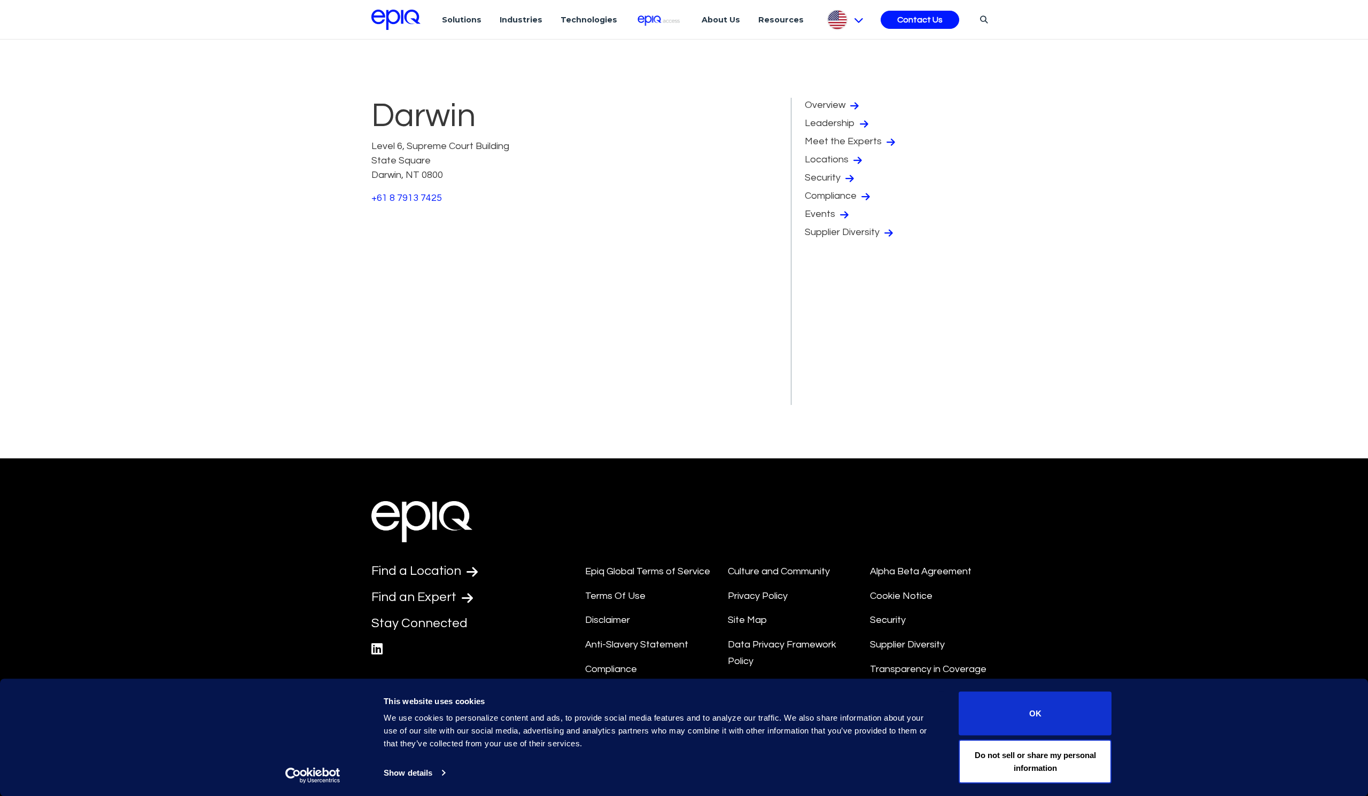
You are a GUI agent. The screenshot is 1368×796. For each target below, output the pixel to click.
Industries (521, 20)
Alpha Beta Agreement (920, 571)
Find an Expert (415, 597)
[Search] (982, 19)
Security (824, 178)
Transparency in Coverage (928, 669)
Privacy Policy (758, 596)
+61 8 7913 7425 (406, 198)
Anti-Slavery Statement (636, 644)
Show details (408, 772)
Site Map (747, 620)
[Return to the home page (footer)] (396, 20)
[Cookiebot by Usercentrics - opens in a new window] (313, 775)
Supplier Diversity (843, 232)
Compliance (832, 196)
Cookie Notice (901, 596)
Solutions (461, 20)
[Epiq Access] (659, 19)
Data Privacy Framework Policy (782, 652)
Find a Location (417, 571)
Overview (826, 105)
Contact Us (920, 19)
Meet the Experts (844, 141)
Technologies (589, 20)
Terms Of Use (615, 596)
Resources (781, 20)
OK (1035, 713)
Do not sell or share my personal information (1035, 761)
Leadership (831, 123)
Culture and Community (779, 571)
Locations (828, 159)
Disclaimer (607, 620)
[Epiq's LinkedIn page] (377, 649)
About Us (721, 20)
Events (821, 214)
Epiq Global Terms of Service (647, 571)
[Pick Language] (845, 20)
